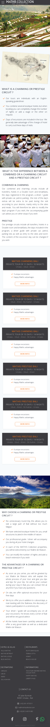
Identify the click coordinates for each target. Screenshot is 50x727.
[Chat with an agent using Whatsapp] (42, 719)
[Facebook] (12, 719)
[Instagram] (24, 719)
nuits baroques (32, 651)
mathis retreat (7, 654)
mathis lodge (6, 656)
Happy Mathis (31, 676)
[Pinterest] (37, 719)
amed (3, 677)
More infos (25, 284)
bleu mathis (5, 659)
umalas (4, 671)
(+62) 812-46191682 (26, 711)
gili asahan (5, 679)
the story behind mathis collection (36, 672)
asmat (28, 656)
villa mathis (6, 651)
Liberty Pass (30, 679)
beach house (31, 659)
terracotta (30, 654)
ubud (3, 674)
